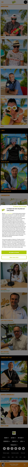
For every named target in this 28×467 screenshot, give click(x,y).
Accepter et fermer (14, 252)
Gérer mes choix (14, 257)
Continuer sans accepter (20, 206)
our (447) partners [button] (8, 213)
